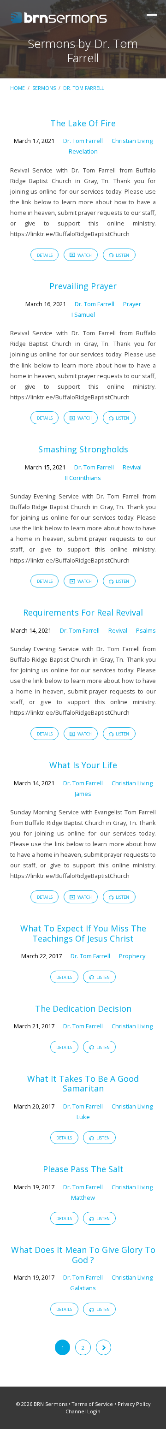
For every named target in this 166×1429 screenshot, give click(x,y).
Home (17, 88)
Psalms (146, 630)
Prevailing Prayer (83, 285)
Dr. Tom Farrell (83, 88)
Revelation (83, 151)
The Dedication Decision (83, 1008)
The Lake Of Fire (83, 123)
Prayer (132, 304)
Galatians (83, 1288)
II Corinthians (83, 478)
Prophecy (132, 956)
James (83, 793)
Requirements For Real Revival (83, 612)
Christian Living (132, 140)
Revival (132, 467)
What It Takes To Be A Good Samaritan (83, 1083)
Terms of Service (92, 1403)
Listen (122, 255)
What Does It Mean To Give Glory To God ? (83, 1254)
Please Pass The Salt (83, 1168)
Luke (83, 1117)
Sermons (44, 88)
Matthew (83, 1197)
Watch (84, 255)
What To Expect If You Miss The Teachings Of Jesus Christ (83, 933)
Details (45, 255)
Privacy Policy (134, 1403)
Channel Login (83, 1411)
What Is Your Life (83, 765)
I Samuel (83, 314)
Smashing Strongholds (83, 449)
